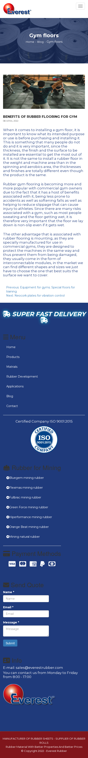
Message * (11, 622)
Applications (15, 386)
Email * (8, 607)
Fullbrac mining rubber (25, 497)
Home (30, 41)
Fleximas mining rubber (26, 487)
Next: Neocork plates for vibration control (35, 295)
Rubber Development (22, 376)
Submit (10, 643)
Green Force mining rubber (28, 507)
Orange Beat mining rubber (29, 527)
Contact (12, 406)
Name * (8, 592)
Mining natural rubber (24, 537)
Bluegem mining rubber (26, 478)
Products (12, 357)
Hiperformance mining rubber (30, 517)
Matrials (11, 367)
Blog (40, 41)
